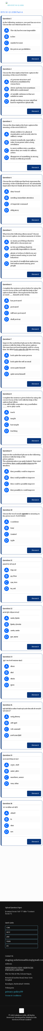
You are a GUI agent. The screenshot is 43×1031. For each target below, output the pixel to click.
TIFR (8, 941)
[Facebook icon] (20, 1023)
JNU (8, 937)
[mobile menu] (40, 5)
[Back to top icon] (21, 1010)
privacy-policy (12, 991)
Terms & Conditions (13, 996)
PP (21, 991)
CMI (8, 928)
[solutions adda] (21, 4)
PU (7, 946)
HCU (8, 932)
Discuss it (35, 59)
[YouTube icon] (23, 1023)
